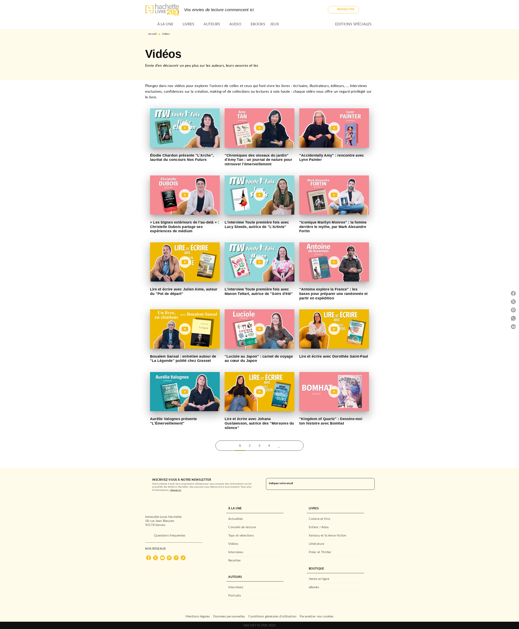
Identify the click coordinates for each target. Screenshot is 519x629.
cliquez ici (175, 490)
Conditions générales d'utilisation (272, 616)
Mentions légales (198, 616)
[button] (343, 9)
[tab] (150, 24)
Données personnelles (229, 616)
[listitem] (148, 557)
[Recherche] (369, 10)
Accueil (152, 34)
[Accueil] (162, 9)
